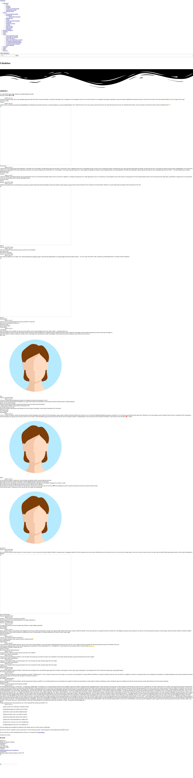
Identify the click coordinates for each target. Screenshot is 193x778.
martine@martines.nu (5, 750)
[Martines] (2, 0)
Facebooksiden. (41, 732)
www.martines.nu (14, 750)
